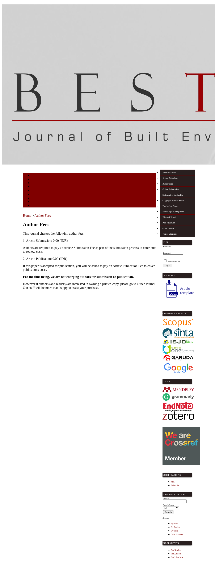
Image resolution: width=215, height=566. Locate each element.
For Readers (176, 550)
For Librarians (177, 557)
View (173, 482)
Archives (35, 198)
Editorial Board (169, 217)
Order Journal (168, 228)
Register (35, 187)
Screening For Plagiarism (173, 211)
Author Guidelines (170, 178)
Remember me (174, 261)
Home (34, 175)
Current (34, 194)
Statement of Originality (173, 195)
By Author (175, 527)
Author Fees (168, 184)
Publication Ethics (170, 206)
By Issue (174, 523)
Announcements (38, 202)
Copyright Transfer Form (173, 200)
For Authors (176, 554)
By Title (174, 531)
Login (34, 183)
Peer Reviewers (169, 223)
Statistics (35, 206)
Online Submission (171, 189)
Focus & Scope (169, 172)
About (34, 179)
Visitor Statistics (170, 234)
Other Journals (177, 534)
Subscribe (175, 485)
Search (34, 191)
